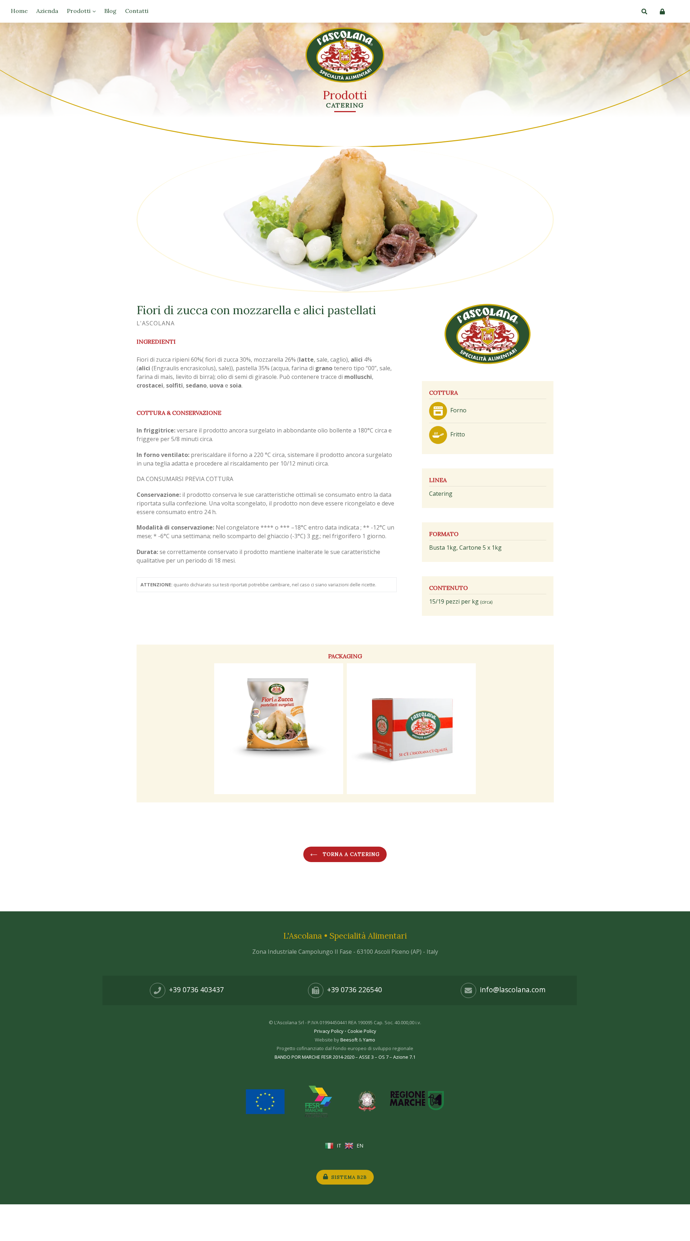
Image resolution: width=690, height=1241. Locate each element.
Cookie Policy (362, 1031)
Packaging (345, 656)
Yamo (369, 1039)
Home (19, 10)
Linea (438, 480)
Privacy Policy (329, 1031)
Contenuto (448, 587)
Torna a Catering (350, 854)
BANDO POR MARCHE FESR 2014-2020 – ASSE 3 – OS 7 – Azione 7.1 (345, 1057)
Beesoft (349, 1039)
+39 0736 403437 (196, 989)
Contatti (136, 10)
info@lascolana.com (513, 989)
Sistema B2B (348, 1177)
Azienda (47, 10)
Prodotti (79, 10)
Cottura (443, 392)
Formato (444, 533)
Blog (110, 10)
